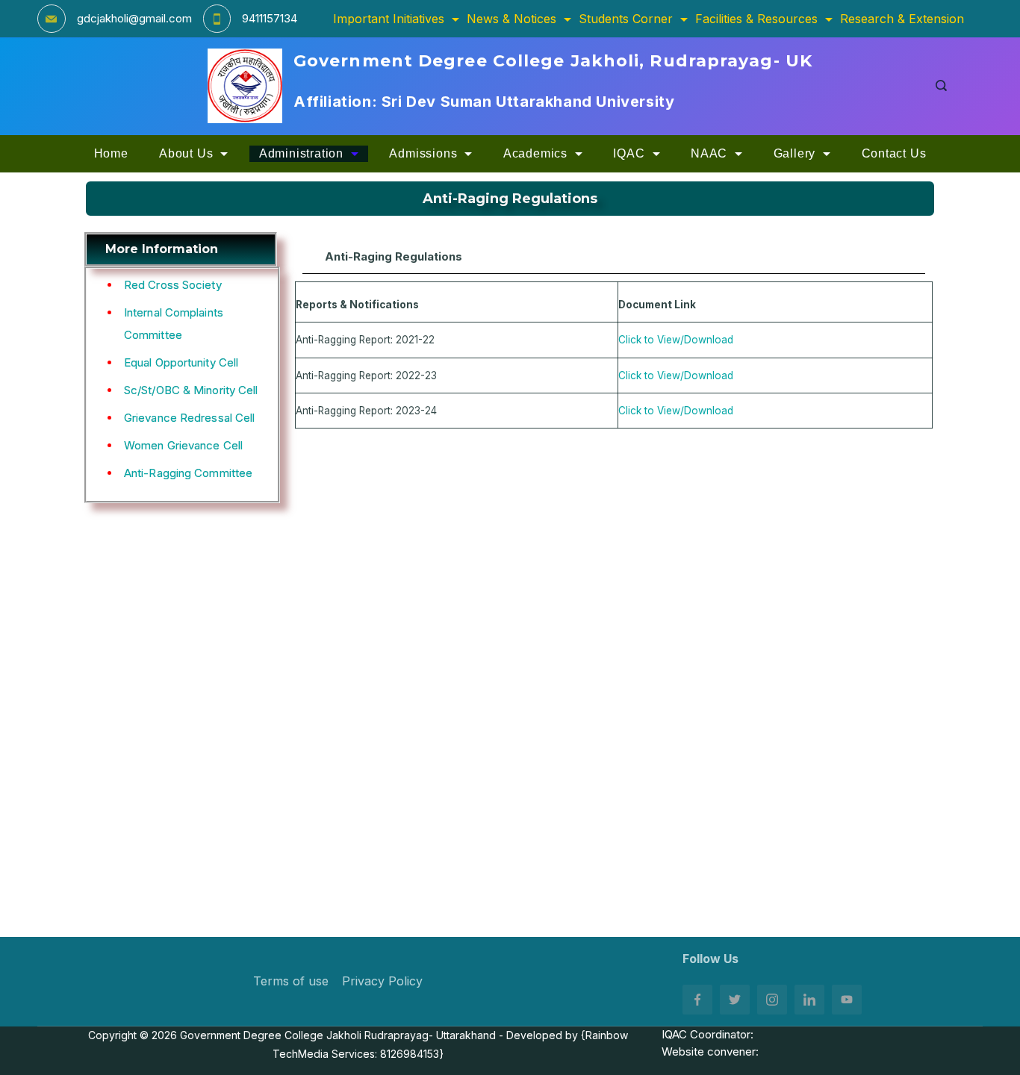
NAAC (709, 153)
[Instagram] (772, 1000)
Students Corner (626, 18)
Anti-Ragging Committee (188, 473)
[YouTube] (847, 1000)
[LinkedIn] (809, 1000)
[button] (613, 257)
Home (111, 153)
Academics (535, 153)
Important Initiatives (388, 18)
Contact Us (894, 153)
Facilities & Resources (756, 18)
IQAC (628, 153)
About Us (186, 153)
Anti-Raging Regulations (393, 256)
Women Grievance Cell (183, 445)
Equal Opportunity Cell (181, 362)
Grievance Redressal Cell (189, 418)
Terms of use (291, 980)
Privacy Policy (382, 980)
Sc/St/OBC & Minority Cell (191, 390)
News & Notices (511, 18)
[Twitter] (735, 1000)
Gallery (795, 153)
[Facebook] (697, 1000)
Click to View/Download (675, 340)
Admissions (423, 153)
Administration (301, 153)
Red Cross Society (173, 285)
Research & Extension (902, 18)
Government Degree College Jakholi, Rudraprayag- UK (552, 61)
